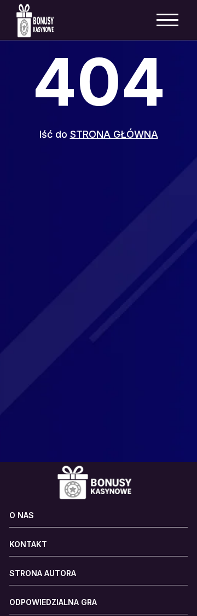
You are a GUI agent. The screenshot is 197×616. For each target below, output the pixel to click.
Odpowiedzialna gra (53, 602)
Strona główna (114, 134)
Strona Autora (42, 573)
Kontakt (28, 544)
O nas (21, 515)
